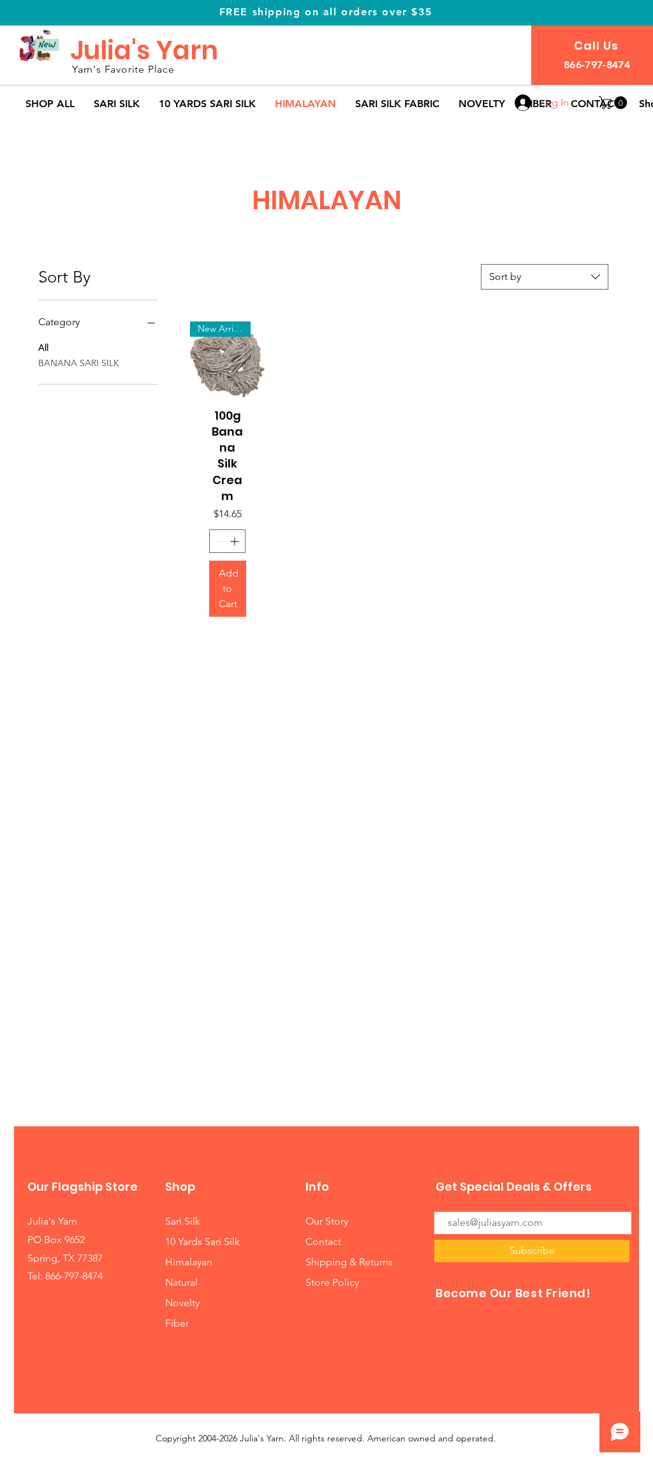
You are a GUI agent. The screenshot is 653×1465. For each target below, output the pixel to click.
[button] (614, 102)
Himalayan (188, 1262)
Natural (181, 1282)
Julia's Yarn (144, 50)
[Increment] (236, 541)
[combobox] (544, 277)
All (43, 347)
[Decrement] (219, 541)
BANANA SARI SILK (78, 363)
